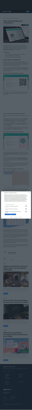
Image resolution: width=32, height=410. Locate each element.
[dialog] (16, 205)
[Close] (29, 193)
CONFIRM (10, 214)
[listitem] (16, 204)
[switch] (26, 206)
